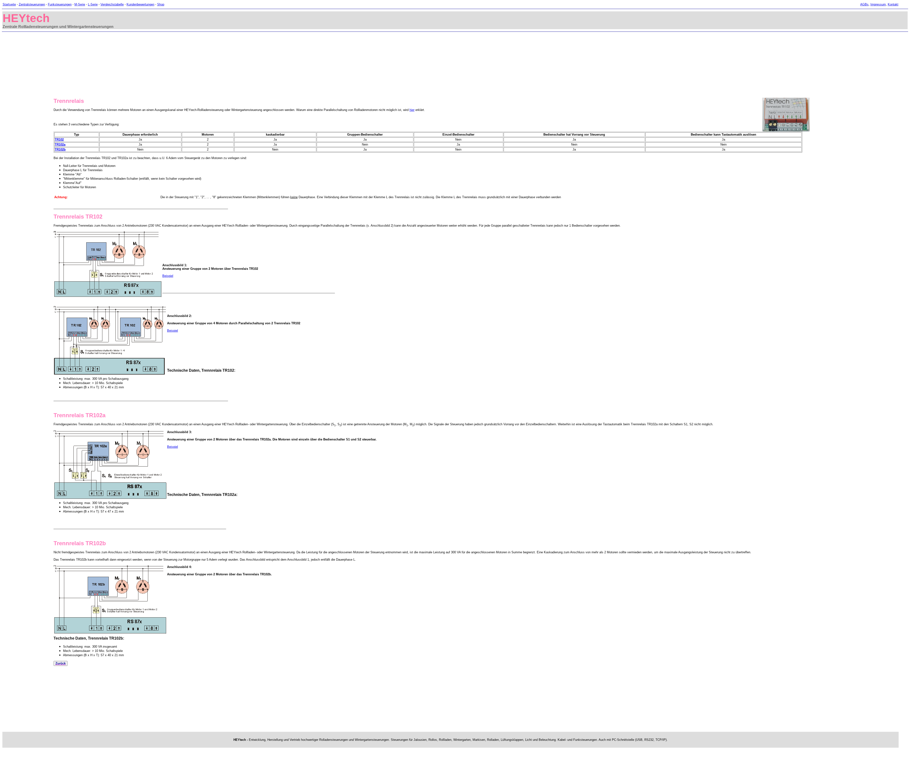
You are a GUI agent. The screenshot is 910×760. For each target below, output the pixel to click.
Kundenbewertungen (140, 4)
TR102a (60, 144)
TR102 (59, 139)
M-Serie (79, 4)
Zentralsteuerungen (32, 4)
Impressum (878, 4)
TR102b (60, 149)
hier (412, 110)
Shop (160, 4)
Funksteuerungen (60, 4)
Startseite (9, 4)
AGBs (864, 4)
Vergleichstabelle (112, 4)
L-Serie (93, 4)
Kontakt (893, 4)
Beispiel (167, 276)
